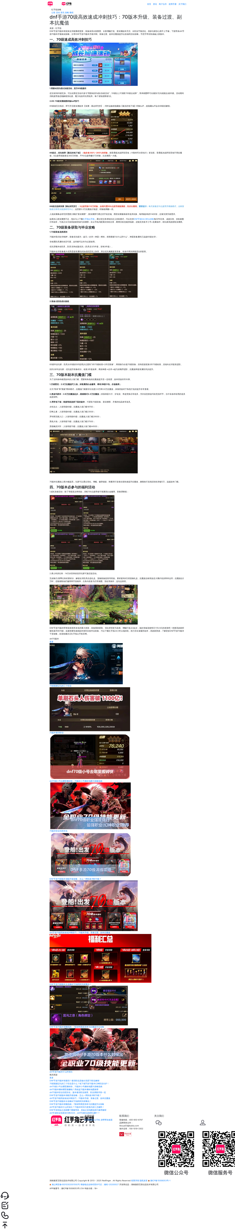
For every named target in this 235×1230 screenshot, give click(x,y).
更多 (51, 641)
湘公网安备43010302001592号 (65, 1184)
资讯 (155, 4)
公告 (53, 12)
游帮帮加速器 (106, 1120)
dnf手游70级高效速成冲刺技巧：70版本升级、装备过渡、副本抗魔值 (80, 1098)
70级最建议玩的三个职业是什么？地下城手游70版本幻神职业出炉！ (79, 1083)
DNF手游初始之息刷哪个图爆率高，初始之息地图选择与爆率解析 (78, 1110)
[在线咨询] (117, 1196)
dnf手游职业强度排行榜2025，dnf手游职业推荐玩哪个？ (75, 1113)
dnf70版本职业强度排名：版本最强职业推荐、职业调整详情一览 (78, 1092)
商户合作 (163, 4)
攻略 (67, 12)
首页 (149, 4)
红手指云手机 (89, 219)
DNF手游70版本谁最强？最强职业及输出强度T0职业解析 (75, 1080)
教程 (71, 12)
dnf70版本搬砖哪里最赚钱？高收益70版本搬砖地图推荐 (74, 1089)
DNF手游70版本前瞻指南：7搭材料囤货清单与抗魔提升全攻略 (77, 1104)
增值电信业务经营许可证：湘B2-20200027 (99, 1184)
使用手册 (172, 4)
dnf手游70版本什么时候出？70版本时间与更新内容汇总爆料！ (77, 1107)
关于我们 (182, 4)
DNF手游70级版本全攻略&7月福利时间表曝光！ (71, 1101)
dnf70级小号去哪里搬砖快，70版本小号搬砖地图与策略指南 (76, 1086)
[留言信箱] (117, 1205)
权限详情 (135, 1180)
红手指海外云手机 (92, 1120)
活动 (58, 12)
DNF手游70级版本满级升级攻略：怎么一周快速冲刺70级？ (75, 1095)
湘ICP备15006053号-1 (160, 1180)
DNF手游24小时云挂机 (144, 219)
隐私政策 (143, 1180)
